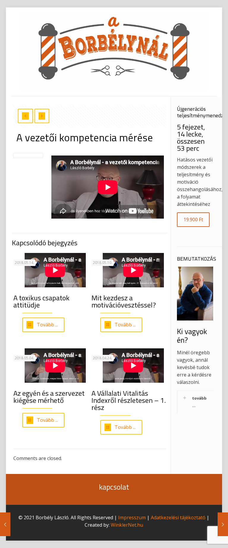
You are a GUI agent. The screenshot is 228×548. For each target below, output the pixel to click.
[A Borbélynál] (114, 51)
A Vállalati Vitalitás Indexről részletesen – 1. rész (128, 400)
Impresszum (132, 517)
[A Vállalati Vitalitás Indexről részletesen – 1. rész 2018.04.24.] (223, 524)
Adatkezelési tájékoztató (178, 517)
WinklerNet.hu (127, 525)
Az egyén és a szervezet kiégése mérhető (49, 397)
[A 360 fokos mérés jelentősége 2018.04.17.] (5, 524)
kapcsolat (114, 487)
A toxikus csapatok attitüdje (41, 301)
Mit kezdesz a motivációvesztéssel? (123, 301)
